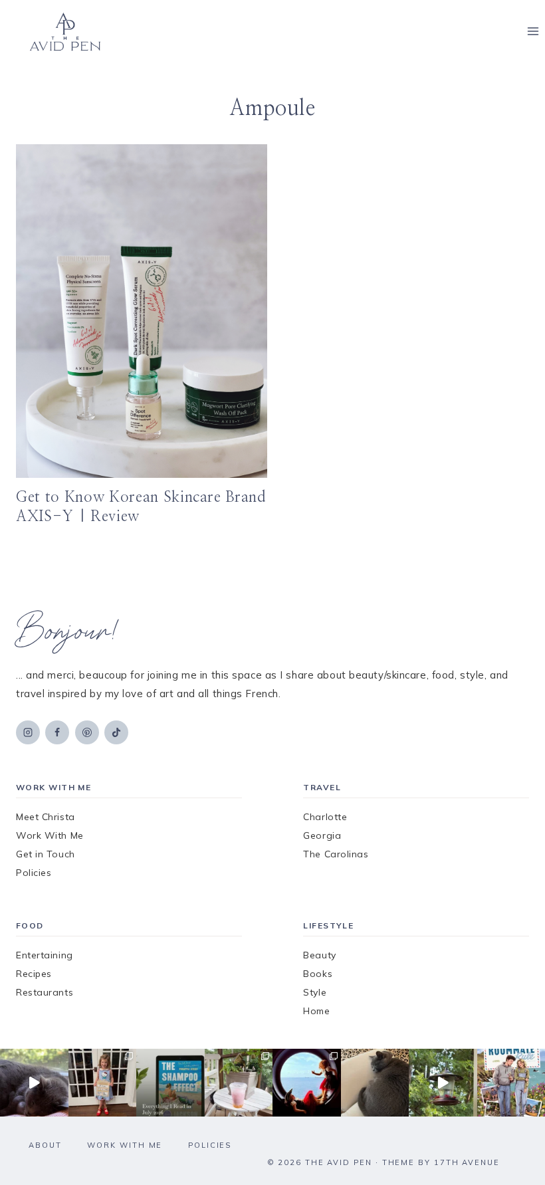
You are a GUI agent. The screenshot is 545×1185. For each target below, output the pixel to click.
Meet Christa (45, 817)
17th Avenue (467, 1162)
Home (316, 1011)
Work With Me (50, 835)
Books (317, 974)
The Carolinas (335, 854)
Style (314, 992)
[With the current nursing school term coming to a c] (170, 1083)
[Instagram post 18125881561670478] (375, 1083)
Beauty (319, 955)
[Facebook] (57, 732)
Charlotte (325, 817)
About (45, 1145)
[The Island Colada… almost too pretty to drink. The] (239, 1083)
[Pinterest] (87, 732)
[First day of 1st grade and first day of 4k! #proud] (102, 1083)
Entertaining (44, 955)
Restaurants (44, 992)
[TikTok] (116, 732)
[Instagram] (28, 732)
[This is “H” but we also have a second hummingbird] (443, 1083)
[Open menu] (532, 31)
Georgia (322, 835)
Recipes (34, 974)
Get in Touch (45, 854)
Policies (33, 873)
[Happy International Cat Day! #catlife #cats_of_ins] (34, 1083)
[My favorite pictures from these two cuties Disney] (306, 1083)
